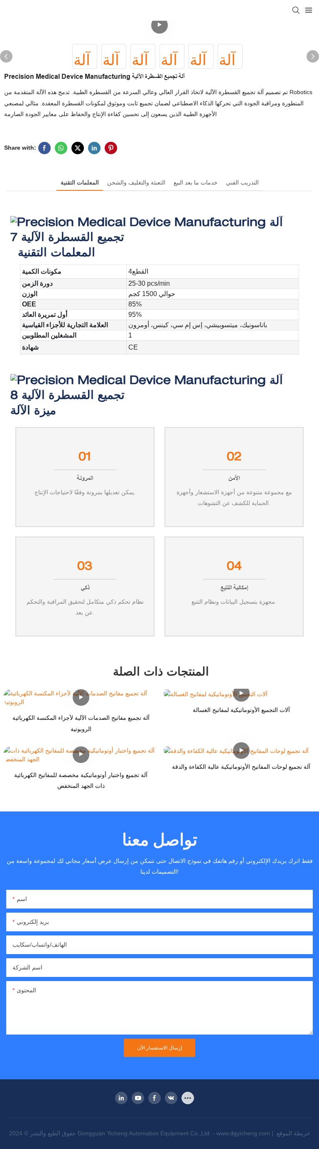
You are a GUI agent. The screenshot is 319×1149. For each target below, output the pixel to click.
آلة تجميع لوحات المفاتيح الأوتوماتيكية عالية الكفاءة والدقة (241, 766)
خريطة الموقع (292, 1133)
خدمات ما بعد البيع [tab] (196, 182)
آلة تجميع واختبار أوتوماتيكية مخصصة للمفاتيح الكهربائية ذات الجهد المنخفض (80, 780)
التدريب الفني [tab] (242, 182)
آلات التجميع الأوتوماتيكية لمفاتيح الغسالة (241, 710)
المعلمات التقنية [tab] (80, 182)
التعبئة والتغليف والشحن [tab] (136, 182)
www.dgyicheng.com (244, 1133)
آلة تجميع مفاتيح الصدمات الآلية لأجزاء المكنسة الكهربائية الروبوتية (81, 723)
